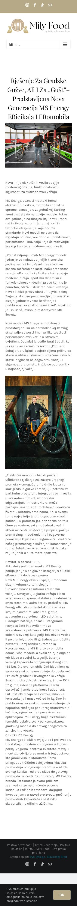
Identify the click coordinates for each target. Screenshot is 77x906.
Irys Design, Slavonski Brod (48, 856)
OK (61, 895)
